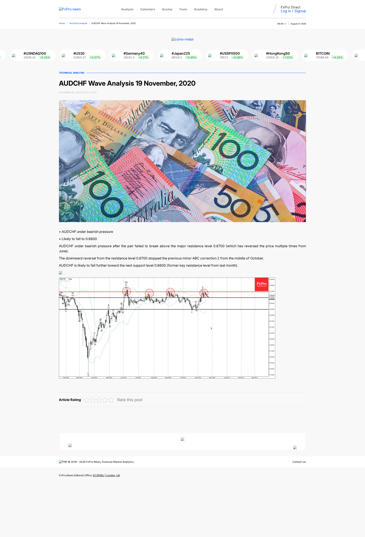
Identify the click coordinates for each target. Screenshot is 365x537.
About (218, 9)
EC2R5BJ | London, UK (106, 475)
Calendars (147, 9)
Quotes (167, 9)
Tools (183, 9)
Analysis (127, 9)
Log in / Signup (293, 11)
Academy (200, 9)
